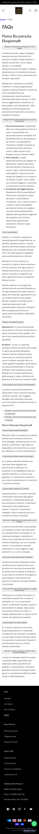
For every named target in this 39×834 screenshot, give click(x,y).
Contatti (7, 698)
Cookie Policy (10, 758)
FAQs (6, 715)
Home (3, 19)
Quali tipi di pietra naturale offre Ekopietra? (15, 430)
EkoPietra (13, 828)
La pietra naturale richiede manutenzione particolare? (18, 456)
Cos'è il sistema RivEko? (10, 232)
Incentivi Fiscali (10, 742)
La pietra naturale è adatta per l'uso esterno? (15, 488)
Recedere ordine (29, 830)
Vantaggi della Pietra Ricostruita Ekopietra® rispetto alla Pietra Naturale (19, 120)
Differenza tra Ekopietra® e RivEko (13, 322)
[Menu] (3, 11)
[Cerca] (30, 11)
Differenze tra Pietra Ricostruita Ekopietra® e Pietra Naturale (19, 47)
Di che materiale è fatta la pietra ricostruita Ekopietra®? (19, 384)
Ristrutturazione (11, 731)
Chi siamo (8, 704)
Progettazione (10, 736)
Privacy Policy (10, 763)
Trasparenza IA (10, 775)
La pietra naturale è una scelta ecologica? (15, 622)
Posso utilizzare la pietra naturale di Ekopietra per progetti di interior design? (19, 589)
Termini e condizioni (12, 769)
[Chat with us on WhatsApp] (34, 823)
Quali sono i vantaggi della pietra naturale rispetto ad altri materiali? (19, 521)
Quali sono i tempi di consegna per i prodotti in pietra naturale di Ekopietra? (19, 651)
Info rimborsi (9, 710)
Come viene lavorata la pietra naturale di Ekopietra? (18, 557)
